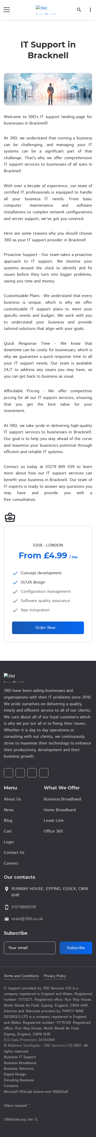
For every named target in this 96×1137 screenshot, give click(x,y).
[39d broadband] (45, 9)
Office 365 (53, 831)
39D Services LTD (58, 1045)
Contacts (11, 1085)
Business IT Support (20, 1057)
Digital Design (15, 1074)
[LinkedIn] (32, 772)
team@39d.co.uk (27, 919)
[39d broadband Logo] (48, 677)
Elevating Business (19, 1080)
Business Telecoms (19, 1068)
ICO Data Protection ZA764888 (29, 1040)
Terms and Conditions (21, 976)
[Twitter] (43, 772)
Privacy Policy (55, 976)
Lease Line (54, 821)
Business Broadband (62, 799)
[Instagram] (20, 772)
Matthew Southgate (24, 1045)
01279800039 (24, 907)
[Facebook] (8, 772)
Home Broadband (60, 810)
